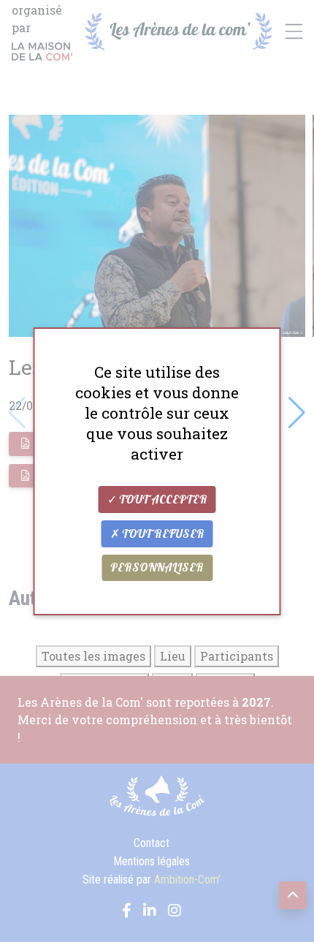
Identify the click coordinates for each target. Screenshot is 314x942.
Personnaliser (157, 568)
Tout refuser (162, 534)
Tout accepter (162, 500)
